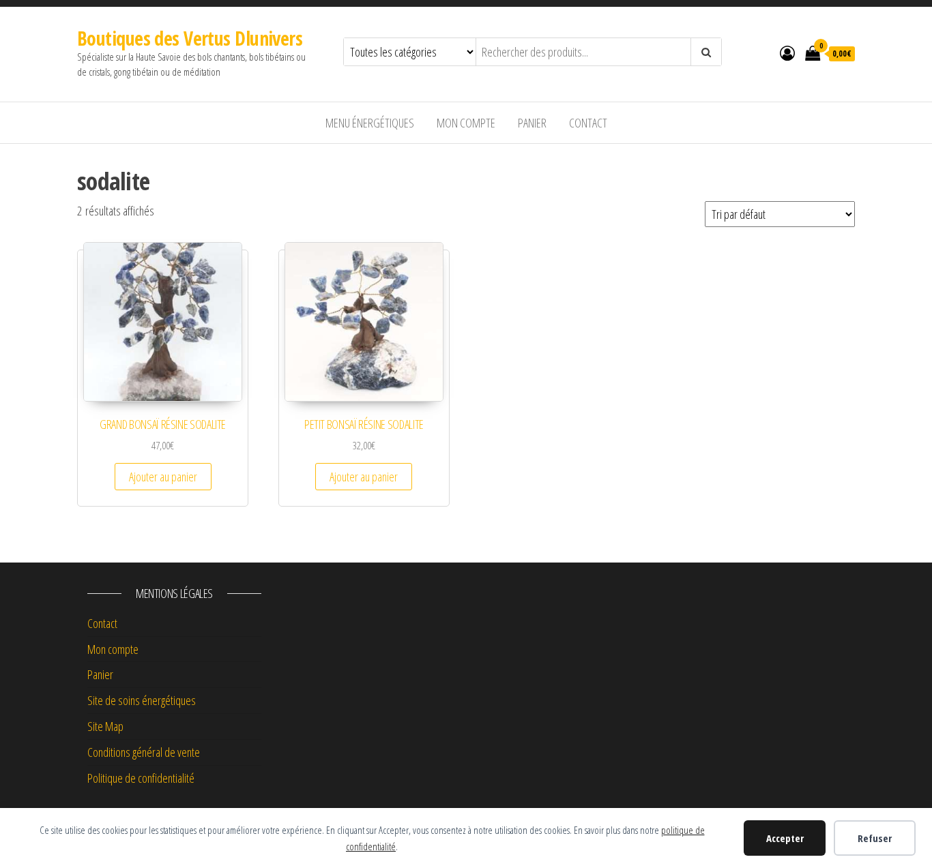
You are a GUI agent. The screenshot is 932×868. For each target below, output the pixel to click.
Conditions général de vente (143, 752)
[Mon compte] (787, 52)
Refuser (875, 838)
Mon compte (466, 123)
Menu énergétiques (369, 123)
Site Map (105, 726)
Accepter (785, 838)
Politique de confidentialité (140, 778)
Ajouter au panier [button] (163, 476)
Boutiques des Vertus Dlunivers (189, 38)
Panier (532, 123)
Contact (588, 123)
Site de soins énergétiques (141, 700)
